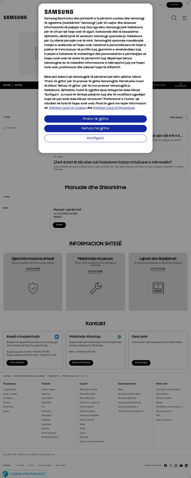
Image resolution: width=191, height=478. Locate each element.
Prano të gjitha (95, 119)
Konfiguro (95, 138)
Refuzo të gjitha (95, 128)
